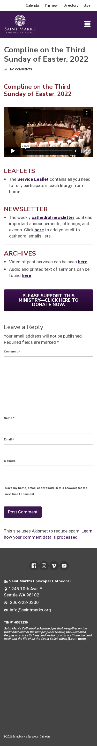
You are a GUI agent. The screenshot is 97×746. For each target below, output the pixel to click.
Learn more (77, 638)
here (39, 230)
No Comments (21, 69)
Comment (12, 351)
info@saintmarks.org (30, 610)
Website (10, 461)
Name (9, 418)
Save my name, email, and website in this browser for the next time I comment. (46, 491)
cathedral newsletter (53, 217)
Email (9, 439)
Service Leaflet (33, 179)
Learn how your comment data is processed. (48, 534)
